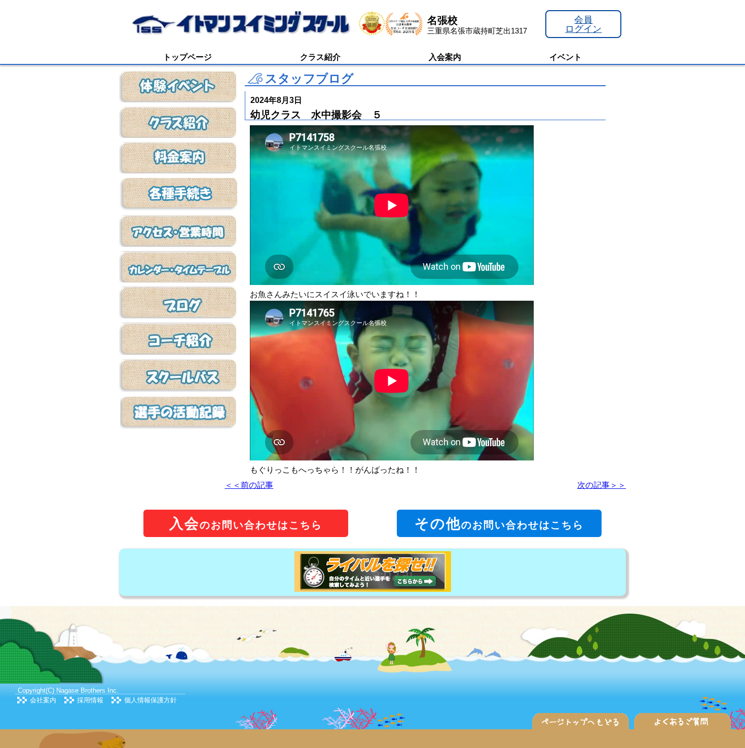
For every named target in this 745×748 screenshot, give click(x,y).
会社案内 (43, 700)
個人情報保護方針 (150, 700)
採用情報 (90, 700)
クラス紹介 (320, 57)
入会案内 (445, 57)
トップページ (187, 57)
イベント (565, 57)
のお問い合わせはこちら (245, 523)
